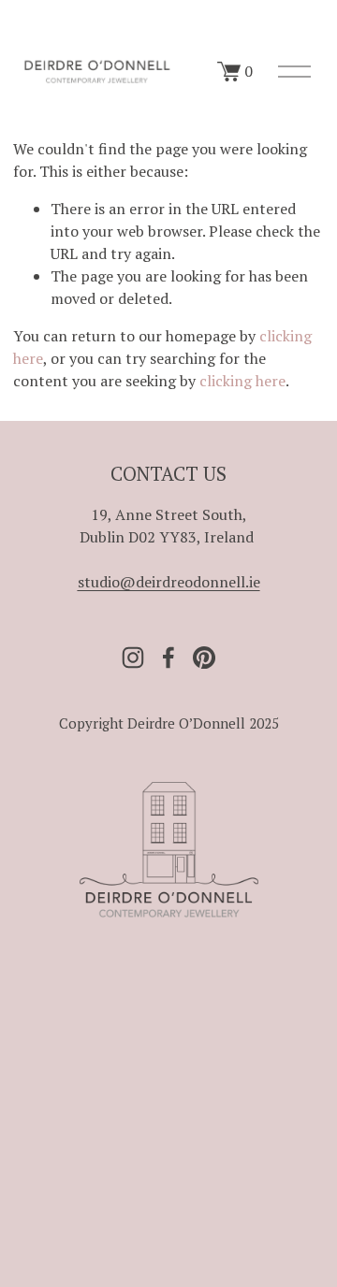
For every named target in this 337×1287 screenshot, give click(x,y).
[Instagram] (133, 657)
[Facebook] (168, 657)
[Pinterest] (204, 657)
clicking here (242, 380)
